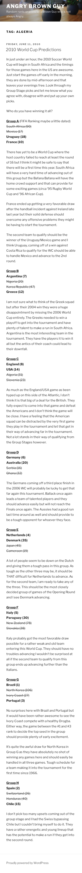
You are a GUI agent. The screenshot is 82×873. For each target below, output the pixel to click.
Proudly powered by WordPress (27, 863)
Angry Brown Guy (35, 6)
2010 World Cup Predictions (33, 49)
